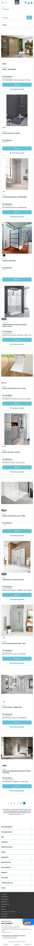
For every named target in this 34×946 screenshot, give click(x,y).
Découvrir (17, 85)
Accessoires (4, 877)
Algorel (3, 909)
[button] (31, 827)
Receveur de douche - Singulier (11, 133)
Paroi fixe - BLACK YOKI (8, 261)
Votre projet (4, 916)
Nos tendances (4, 913)
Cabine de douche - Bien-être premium (13, 580)
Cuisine (3, 888)
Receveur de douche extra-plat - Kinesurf (14, 388)
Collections (4, 842)
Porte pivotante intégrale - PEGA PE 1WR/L (14, 197)
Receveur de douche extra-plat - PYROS (13, 516)
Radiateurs (4, 872)
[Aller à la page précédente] (21, 803)
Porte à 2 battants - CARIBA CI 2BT (12, 707)
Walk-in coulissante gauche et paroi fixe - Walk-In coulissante (16, 772)
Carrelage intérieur (6, 832)
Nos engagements (5, 904)
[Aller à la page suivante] (24, 803)
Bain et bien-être (6, 862)
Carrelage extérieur (7, 827)
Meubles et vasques (7, 847)
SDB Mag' (3, 906)
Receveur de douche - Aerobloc (11, 452)
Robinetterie (4, 857)
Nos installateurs (5, 899)
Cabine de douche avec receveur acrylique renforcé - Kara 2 (14, 325)
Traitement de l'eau (7, 883)
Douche (4, 67)
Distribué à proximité (18, 89)
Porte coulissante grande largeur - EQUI (13, 643)
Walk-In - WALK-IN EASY (9, 69)
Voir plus (23, 814)
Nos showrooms (5, 896)
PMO (2, 837)
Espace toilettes (6, 867)
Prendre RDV (4, 901)
